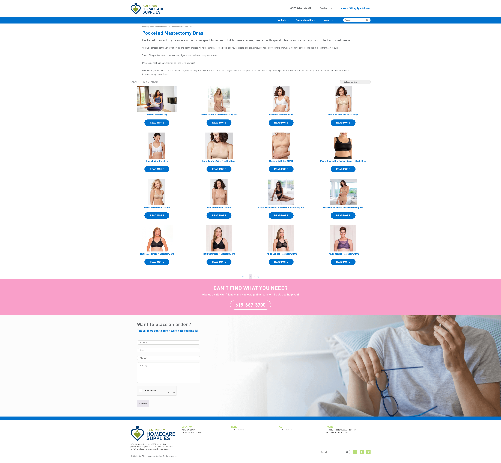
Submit (143, 403)
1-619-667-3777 (285, 429)
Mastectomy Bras (180, 26)
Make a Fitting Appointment (355, 8)
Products (281, 19)
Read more (157, 122)
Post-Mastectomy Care (160, 26)
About (327, 19)
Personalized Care (305, 19)
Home (145, 26)
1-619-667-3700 (237, 429)
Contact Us (326, 8)
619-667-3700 (300, 8)
